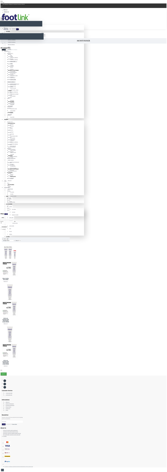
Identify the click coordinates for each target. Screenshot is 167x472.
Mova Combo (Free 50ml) (6, 279)
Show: (17, 240)
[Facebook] (4, 380)
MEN (43, 33)
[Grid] (4, 239)
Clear (6, 214)
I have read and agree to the (10, 424)
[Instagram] (4, 384)
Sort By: (4, 240)
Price (3, 217)
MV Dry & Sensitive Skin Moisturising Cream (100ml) (5, 320)
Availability (4, 226)
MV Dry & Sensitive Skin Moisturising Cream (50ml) (5, 362)
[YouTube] (4, 387)
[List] (6, 239)
